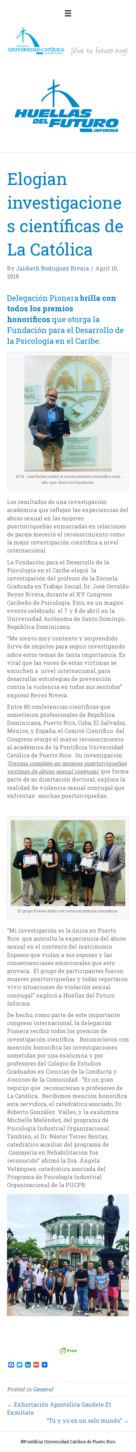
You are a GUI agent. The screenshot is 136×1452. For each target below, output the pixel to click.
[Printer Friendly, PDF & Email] (68, 1350)
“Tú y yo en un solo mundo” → (88, 1420)
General (43, 1389)
